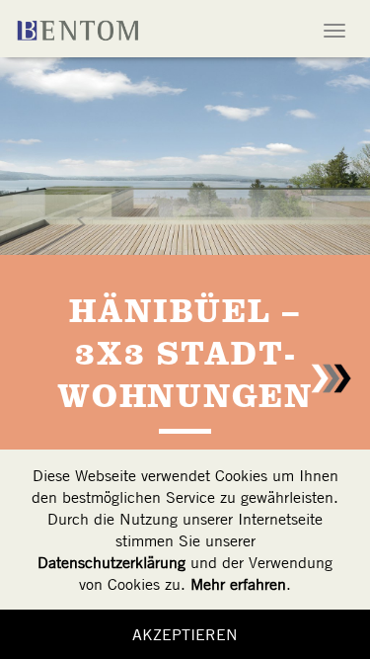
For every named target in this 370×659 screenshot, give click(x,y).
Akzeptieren (185, 634)
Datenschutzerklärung (111, 562)
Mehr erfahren (238, 584)
